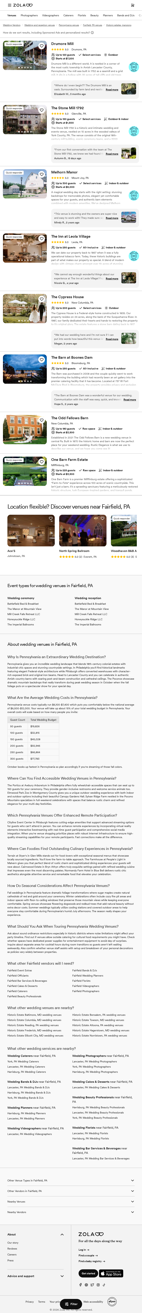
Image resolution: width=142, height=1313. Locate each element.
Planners (108, 15)
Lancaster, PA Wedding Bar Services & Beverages (100, 1158)
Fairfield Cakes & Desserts (22, 985)
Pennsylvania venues (69, 25)
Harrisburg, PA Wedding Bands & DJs (28, 1092)
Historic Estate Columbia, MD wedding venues (34, 1020)
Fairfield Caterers (17, 991)
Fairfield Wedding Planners (87, 975)
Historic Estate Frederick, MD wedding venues (34, 1030)
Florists (82, 15)
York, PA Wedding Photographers (91, 1066)
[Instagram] (98, 1285)
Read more (112, 89)
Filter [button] (73, 1304)
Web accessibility (93, 1301)
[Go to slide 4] (27, 67)
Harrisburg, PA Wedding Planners (26, 1113)
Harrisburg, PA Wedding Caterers (26, 1071)
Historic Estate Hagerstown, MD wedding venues (100, 1030)
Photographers (29, 15)
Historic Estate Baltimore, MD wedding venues (34, 1014)
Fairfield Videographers (85, 985)
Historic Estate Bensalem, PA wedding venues (98, 1014)
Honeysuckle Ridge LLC (21, 619)
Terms (41, 1301)
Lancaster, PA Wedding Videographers (29, 1134)
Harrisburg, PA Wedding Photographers (95, 1071)
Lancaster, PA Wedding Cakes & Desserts (96, 1087)
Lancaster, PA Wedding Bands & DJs (28, 1087)
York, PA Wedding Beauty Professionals (95, 1117)
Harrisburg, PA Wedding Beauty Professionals (98, 1107)
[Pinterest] (86, 1285)
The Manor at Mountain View (24, 608)
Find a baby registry (90, 1261)
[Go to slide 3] (24, 67)
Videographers (50, 15)
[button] (41, 46)
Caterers (68, 15)
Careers (11, 1254)
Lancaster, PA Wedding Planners (26, 1118)
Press (10, 1260)
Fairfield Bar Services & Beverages (27, 980)
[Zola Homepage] (23, 5)
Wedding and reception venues (39, 25)
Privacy (30, 1301)
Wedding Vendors (11, 25)
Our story (12, 1242)
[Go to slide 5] (30, 67)
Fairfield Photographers (85, 991)
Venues (11, 15)
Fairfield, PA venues (92, 25)
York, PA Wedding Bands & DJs (25, 1097)
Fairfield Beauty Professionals (24, 996)
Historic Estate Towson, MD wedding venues (98, 1020)
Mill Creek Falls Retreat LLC (23, 614)
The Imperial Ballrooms (20, 624)
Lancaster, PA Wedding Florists (90, 1133)
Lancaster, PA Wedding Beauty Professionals (98, 1112)
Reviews (12, 1248)
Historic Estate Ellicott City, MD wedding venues (35, 1035)
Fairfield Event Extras (19, 970)
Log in (82, 1249)
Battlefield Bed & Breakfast (23, 603)
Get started (88, 1273)
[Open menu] (9, 5)
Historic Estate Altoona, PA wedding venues (97, 1025)
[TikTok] (104, 1285)
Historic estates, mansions (118, 25)
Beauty (94, 15)
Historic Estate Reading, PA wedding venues (33, 1025)
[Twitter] (92, 1285)
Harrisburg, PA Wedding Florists (90, 1138)
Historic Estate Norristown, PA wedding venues (99, 1035)
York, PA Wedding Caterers (23, 1061)
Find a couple (86, 1255)
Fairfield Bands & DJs (84, 970)
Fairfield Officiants (17, 975)
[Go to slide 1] (19, 67)
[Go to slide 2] (22, 67)
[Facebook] (80, 1285)
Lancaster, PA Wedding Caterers (26, 1066)
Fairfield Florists (81, 980)
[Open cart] (133, 5)
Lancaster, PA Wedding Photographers (94, 1061)
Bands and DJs (125, 15)
